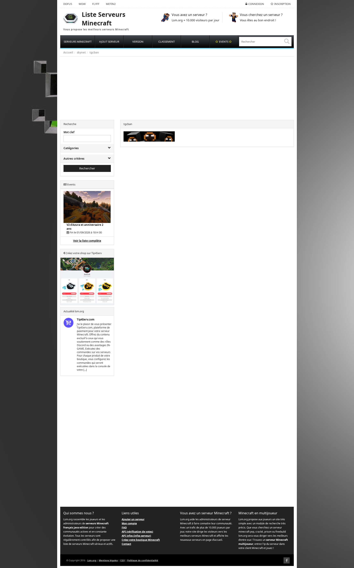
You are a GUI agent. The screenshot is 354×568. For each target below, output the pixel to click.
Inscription (282, 4)
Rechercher (87, 168)
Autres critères (74, 158)
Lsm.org (91, 560)
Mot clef (69, 132)
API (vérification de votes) (137, 531)
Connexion (256, 4)
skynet (81, 52)
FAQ (124, 527)
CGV (122, 560)
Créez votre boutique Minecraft (141, 540)
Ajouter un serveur (133, 519)
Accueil (68, 52)
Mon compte (129, 523)
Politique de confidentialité (142, 560)
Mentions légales (108, 560)
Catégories (71, 148)
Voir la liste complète (87, 241)
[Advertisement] (183, 87)
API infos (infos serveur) (136, 535)
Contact (126, 544)
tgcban (94, 52)
